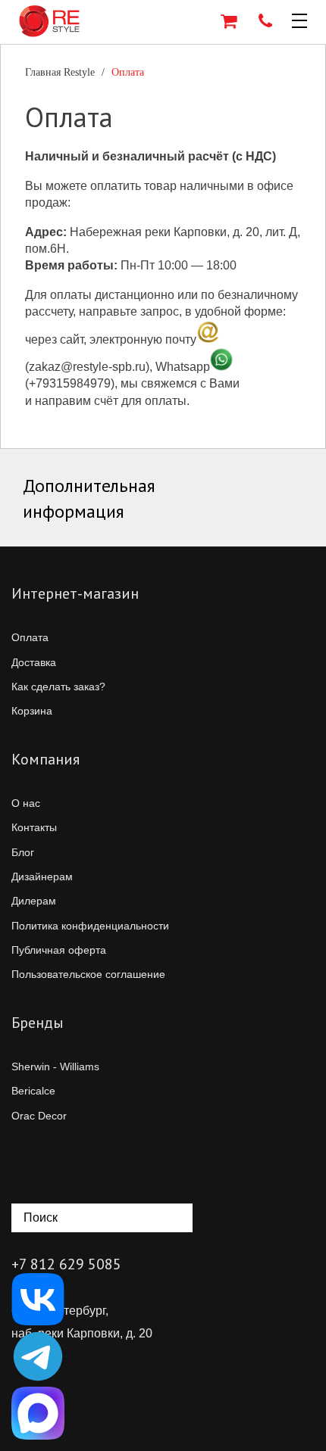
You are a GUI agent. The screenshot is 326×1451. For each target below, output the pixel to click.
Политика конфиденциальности (90, 926)
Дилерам (33, 901)
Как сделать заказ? (58, 686)
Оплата (30, 637)
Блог (22, 852)
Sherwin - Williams (55, 1066)
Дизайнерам (42, 876)
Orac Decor (39, 1116)
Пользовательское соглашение (88, 974)
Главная (60, 72)
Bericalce (33, 1091)
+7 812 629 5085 (66, 1264)
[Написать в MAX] (37, 1413)
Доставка (33, 662)
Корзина (31, 711)
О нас (25, 803)
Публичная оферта (58, 950)
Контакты (34, 827)
